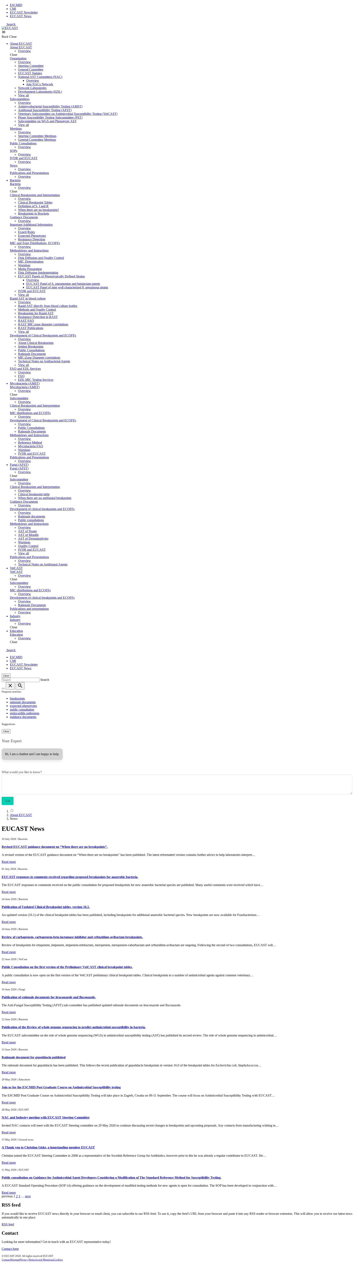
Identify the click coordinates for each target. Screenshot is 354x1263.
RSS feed (8, 1224)
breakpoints (17, 698)
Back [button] (5, 36)
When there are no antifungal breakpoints (44, 498)
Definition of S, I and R (33, 206)
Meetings (16, 128)
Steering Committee (31, 66)
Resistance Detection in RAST (38, 317)
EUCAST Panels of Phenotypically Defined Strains (51, 276)
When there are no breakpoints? (38, 210)
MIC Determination (30, 261)
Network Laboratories (32, 88)
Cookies (58, 1259)
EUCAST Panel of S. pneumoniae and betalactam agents (63, 283)
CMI (13, 8)
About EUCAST (21, 43)
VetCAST (16, 568)
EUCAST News (20, 16)
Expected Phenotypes (32, 235)
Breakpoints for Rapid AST (36, 313)
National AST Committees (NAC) (40, 77)
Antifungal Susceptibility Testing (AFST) (44, 110)
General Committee (30, 69)
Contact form (10, 1248)
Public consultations (31, 520)
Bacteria (15, 180)
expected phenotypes (23, 706)
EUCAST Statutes (30, 73)
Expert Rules (26, 232)
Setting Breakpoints (30, 346)
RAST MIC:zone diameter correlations (43, 324)
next (28, 1196)
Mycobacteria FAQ (30, 446)
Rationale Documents (32, 354)
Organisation (18, 58)
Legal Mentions (44, 1259)
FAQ (21, 376)
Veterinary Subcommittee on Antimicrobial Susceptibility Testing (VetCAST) (67, 114)
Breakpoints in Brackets (33, 213)
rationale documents (23, 702)
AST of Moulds (28, 535)
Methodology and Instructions (29, 250)
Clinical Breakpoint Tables (35, 202)
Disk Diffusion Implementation (38, 272)
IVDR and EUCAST (23, 158)
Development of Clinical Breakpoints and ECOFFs (43, 335)
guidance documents (23, 717)
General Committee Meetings (37, 139)
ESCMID (16, 5)
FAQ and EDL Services (25, 368)
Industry (15, 616)
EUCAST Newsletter (24, 12)
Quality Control (28, 546)
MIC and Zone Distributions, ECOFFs (35, 243)
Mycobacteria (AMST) (25, 383)
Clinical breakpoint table (34, 494)
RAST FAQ (26, 320)
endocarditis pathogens (24, 713)
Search (11, 24)
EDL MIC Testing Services (35, 379)
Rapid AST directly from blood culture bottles (47, 306)
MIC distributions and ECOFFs (30, 413)
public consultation (22, 709)
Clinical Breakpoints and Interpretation (35, 195)
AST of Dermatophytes (33, 538)
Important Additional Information (31, 224)
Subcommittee (19, 398)
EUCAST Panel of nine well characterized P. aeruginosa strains (67, 287)
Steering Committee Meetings (37, 136)
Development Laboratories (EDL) (40, 91)
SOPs (13, 150)
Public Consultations (23, 143)
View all (23, 95)
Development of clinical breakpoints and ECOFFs (42, 509)
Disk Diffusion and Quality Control (41, 258)
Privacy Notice (27, 1259)
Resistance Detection (31, 239)
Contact (6, 1259)
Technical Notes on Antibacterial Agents (44, 361)
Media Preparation (30, 269)
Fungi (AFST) (19, 464)
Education (16, 631)
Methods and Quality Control (37, 309)
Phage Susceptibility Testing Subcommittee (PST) (50, 117)
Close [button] (13, 36)
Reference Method (30, 442)
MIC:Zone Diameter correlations (39, 357)
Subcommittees (20, 99)
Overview (24, 51)
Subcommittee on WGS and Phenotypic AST (47, 121)
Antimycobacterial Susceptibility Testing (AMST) (50, 106)
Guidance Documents (24, 217)
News (13, 165)
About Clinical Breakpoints (35, 343)
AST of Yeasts (27, 531)
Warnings (24, 265)
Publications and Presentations (29, 173)
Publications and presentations (29, 608)
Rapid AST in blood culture (28, 298)
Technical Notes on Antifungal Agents (42, 564)
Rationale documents (31, 516)
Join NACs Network (39, 84)
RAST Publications (30, 328)
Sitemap (14, 1259)
